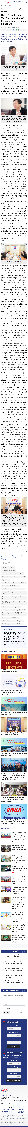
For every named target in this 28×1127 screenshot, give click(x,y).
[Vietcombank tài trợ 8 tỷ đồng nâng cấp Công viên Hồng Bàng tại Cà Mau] (6, 879)
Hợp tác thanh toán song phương (11, 607)
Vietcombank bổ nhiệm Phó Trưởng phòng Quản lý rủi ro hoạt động (13, 975)
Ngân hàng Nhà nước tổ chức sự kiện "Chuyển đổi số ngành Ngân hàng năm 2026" (14, 982)
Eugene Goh (5, 580)
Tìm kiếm (6, 1012)
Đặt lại (22, 1012)
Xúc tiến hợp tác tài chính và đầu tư (12, 624)
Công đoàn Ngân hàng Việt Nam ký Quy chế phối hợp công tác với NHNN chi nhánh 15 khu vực (19, 837)
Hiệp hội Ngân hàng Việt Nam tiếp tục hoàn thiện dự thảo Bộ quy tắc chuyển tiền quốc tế (14, 634)
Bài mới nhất (5, 829)
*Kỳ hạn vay (14, 1073)
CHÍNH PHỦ (13, 1110)
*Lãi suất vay (14, 1067)
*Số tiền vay (14, 1060)
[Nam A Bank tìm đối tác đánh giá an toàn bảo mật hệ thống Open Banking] (6, 927)
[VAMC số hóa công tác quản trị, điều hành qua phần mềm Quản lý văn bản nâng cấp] (6, 848)
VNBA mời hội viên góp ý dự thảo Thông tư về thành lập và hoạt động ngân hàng (12, 692)
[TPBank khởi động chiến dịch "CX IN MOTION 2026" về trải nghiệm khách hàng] (6, 889)
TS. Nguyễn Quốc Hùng (8, 570)
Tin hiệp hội (4, 11)
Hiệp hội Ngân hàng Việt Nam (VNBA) (12, 574)
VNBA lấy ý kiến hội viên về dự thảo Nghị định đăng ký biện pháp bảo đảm (14, 963)
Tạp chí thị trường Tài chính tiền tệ (21, 1111)
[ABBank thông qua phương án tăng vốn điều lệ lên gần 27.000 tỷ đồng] (6, 858)
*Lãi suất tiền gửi (14, 1032)
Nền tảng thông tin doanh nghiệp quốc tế (13, 610)
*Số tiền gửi (14, 1025)
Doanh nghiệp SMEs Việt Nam (10, 586)
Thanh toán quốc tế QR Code (10, 618)
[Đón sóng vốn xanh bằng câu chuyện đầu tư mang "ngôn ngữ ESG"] (6, 868)
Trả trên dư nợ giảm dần (8, 1056)
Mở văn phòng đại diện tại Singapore (12, 621)
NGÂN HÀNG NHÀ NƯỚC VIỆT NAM (6, 1111)
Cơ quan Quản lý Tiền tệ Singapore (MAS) (14, 577)
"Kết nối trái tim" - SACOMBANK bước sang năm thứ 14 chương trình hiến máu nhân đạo (19, 917)
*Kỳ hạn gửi (14, 1039)
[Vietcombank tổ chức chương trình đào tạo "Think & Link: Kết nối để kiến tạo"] (6, 938)
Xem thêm (14, 946)
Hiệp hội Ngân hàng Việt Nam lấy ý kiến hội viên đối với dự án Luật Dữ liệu (14, 643)
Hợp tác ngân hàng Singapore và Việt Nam (14, 583)
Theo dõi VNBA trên (7, 30)
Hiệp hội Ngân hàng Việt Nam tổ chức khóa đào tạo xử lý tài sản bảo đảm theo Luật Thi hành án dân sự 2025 (13, 821)
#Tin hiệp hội (13, 652)
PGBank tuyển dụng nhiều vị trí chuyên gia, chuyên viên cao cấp (14, 956)
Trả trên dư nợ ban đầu (18, 1056)
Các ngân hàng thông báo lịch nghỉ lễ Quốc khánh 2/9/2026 (14, 969)
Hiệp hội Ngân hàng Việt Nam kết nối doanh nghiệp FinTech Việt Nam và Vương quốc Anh (12, 799)
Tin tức (4, 567)
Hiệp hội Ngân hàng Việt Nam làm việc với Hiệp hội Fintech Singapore (14, 557)
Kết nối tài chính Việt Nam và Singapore (13, 589)
